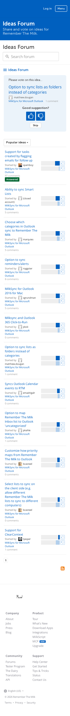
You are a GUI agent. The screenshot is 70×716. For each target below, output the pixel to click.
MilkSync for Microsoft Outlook (26, 101)
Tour (35, 619)
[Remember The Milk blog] (40, 691)
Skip (35, 125)
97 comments (12, 175)
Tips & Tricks (40, 671)
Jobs (8, 623)
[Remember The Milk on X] (35, 691)
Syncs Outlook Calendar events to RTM (21, 386)
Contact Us (39, 680)
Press (9, 628)
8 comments (12, 279)
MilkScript (38, 637)
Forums (10, 662)
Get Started (39, 666)
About (9, 619)
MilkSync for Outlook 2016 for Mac (19, 291)
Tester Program (15, 666)
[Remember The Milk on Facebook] (30, 691)
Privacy (19, 702)
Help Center (40, 662)
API (8, 680)
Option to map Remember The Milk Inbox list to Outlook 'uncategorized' (19, 419)
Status (36, 675)
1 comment (52, 101)
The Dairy (12, 671)
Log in (47, 8)
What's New (40, 623)
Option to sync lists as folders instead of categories (35, 89)
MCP (38, 641)
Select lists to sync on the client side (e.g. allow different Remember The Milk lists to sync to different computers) (21, 494)
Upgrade (37, 646)
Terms (8, 702)
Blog (8, 632)
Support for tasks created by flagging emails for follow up (18, 156)
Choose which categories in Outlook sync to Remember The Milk (21, 228)
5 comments (12, 212)
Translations (13, 675)
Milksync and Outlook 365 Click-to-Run (20, 320)
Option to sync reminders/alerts (17, 262)
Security (31, 702)
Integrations (40, 632)
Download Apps (42, 628)
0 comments (12, 337)
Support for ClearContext (14, 532)
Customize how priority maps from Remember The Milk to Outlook (21, 455)
